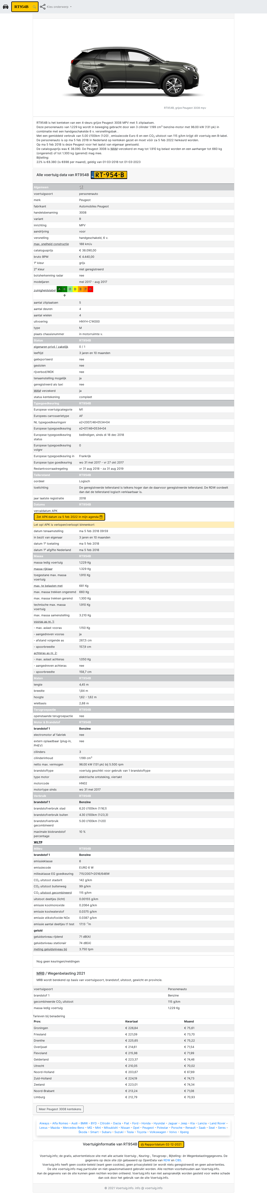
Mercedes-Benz (73, 1127)
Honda (146, 1123)
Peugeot (148, 1127)
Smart (94, 1132)
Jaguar (172, 1123)
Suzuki (119, 1132)
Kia (192, 1123)
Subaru (106, 1132)
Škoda (82, 1132)
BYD (94, 1123)
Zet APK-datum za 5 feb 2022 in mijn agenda (68, 517)
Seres (222, 1127)
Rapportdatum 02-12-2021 (162, 1144)
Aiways (44, 1123)
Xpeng (184, 1132)
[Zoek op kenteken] (34, 6)
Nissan (125, 1127)
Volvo (173, 1132)
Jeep (184, 1123)
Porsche (176, 1127)
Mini (98, 1127)
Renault (190, 1127)
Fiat (126, 1123)
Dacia (117, 1123)
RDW (166, 1160)
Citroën (105, 1123)
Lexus (43, 1127)
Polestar (162, 1127)
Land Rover (217, 1123)
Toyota (141, 1132)
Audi (74, 1123)
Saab (202, 1127)
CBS (178, 1160)
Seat (212, 1127)
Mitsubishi (111, 1127)
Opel (136, 1127)
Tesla (130, 1132)
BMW (84, 1123)
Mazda (55, 1127)
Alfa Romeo (60, 1123)
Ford (135, 1123)
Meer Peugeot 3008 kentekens (60, 1109)
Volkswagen (157, 1132)
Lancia (202, 1123)
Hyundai (159, 1123)
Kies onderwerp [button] (58, 7)
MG (89, 1127)
